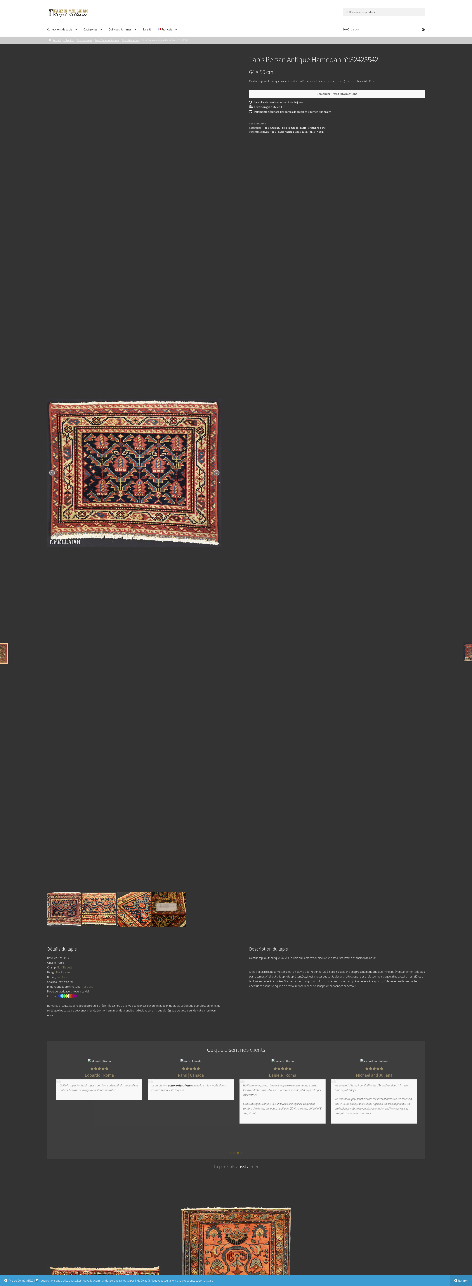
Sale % (147, 29)
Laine (65, 977)
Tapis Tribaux (316, 131)
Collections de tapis (59, 29)
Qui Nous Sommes (120, 29)
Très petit (87, 986)
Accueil (57, 40)
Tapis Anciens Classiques (292, 131)
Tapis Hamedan (130, 40)
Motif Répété (64, 967)
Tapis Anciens (84, 40)
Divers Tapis (269, 131)
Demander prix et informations (337, 94)
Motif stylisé (63, 972)
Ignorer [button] (463, 1280)
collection (68, 40)
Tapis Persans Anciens (107, 40)
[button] (230, 1153)
